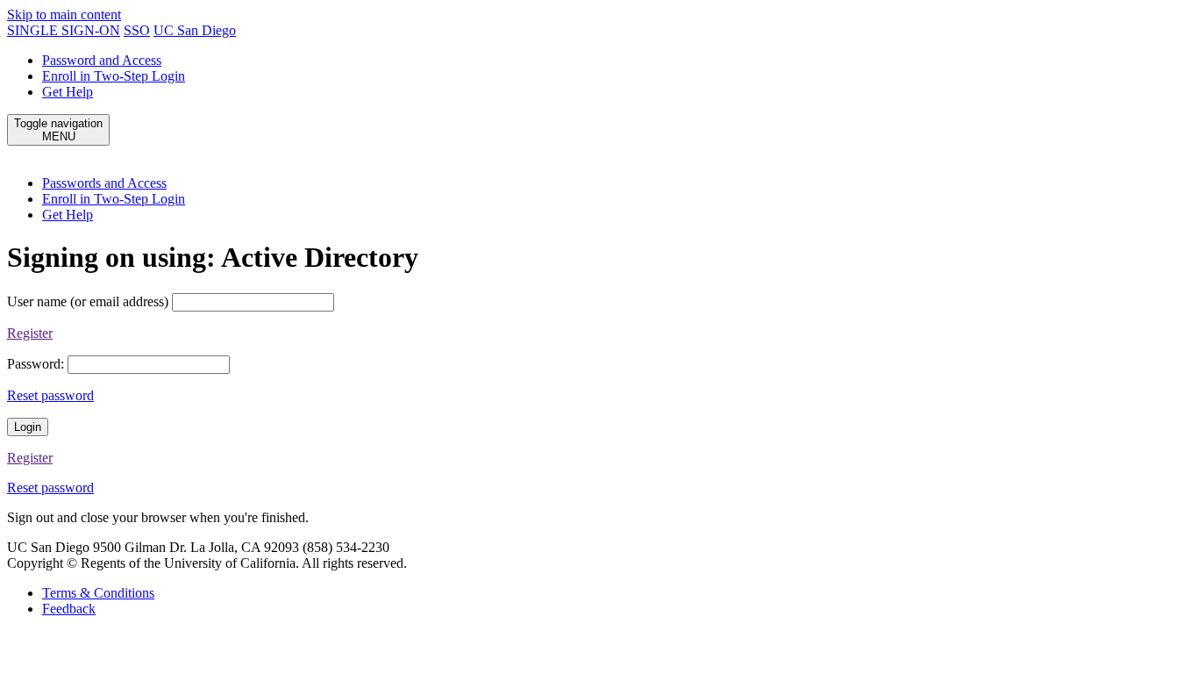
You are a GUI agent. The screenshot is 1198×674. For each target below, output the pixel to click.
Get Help (67, 91)
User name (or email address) (87, 301)
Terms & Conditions (98, 592)
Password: (35, 363)
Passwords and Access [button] (104, 183)
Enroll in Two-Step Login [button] (113, 198)
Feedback (69, 608)
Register (30, 333)
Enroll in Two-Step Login (113, 75)
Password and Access (101, 60)
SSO (137, 30)
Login (27, 427)
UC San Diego (194, 30)
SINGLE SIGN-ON (63, 30)
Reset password (50, 395)
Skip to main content (64, 14)
